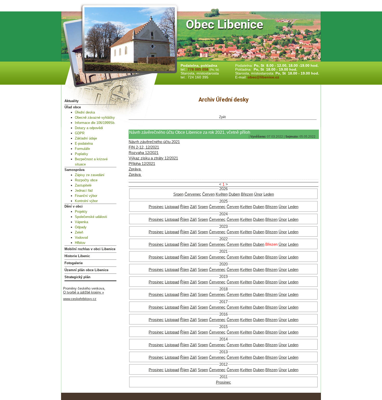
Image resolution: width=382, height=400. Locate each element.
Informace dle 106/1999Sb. (95, 123)
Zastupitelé (83, 185)
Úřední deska (85, 112)
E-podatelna (84, 143)
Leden (269, 194)
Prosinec (156, 207)
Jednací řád (84, 190)
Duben (234, 194)
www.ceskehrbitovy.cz (79, 299)
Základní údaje (86, 138)
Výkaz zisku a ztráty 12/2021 (153, 158)
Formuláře (82, 149)
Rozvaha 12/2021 (144, 153)
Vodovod (81, 237)
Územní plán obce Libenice (86, 270)
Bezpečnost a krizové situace (91, 161)
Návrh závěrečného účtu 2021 (154, 142)
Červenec (193, 194)
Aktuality (71, 101)
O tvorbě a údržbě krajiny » (83, 292)
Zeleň (79, 232)
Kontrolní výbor (86, 201)
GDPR (79, 133)
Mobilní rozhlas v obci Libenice (89, 249)
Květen (222, 194)
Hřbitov (80, 243)
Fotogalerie (73, 263)
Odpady (81, 227)
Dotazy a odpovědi (89, 128)
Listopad (172, 207)
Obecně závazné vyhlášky (95, 117)
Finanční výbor (86, 196)
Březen (247, 194)
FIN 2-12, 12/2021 (144, 147)
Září (193, 207)
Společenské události (91, 217)
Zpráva (135, 169)
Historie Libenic (77, 256)
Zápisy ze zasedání (89, 175)
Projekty (81, 212)
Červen (208, 194)
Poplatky (81, 154)
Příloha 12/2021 (142, 164)
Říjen (184, 207)
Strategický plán (77, 277)
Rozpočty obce (86, 180)
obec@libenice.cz (263, 77)
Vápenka (81, 222)
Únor (258, 194)
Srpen (178, 194)
